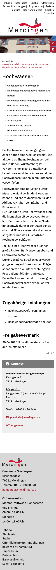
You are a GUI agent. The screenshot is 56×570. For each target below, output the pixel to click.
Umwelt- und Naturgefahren (15, 67)
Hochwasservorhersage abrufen (29, 322)
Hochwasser (37, 67)
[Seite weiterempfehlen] (52, 353)
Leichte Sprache (13, 563)
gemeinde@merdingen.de (25, 417)
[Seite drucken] (48, 353)
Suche (34, 2)
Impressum (36, 6)
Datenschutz (10, 555)
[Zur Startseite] (28, 24)
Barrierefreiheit (32, 9)
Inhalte (8, 2)
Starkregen (14, 120)
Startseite (21, 2)
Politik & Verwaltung (23, 64)
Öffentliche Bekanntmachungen (23, 542)
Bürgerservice (41, 64)
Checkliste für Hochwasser (23, 85)
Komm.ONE (26, 547)
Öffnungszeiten (15, 425)
